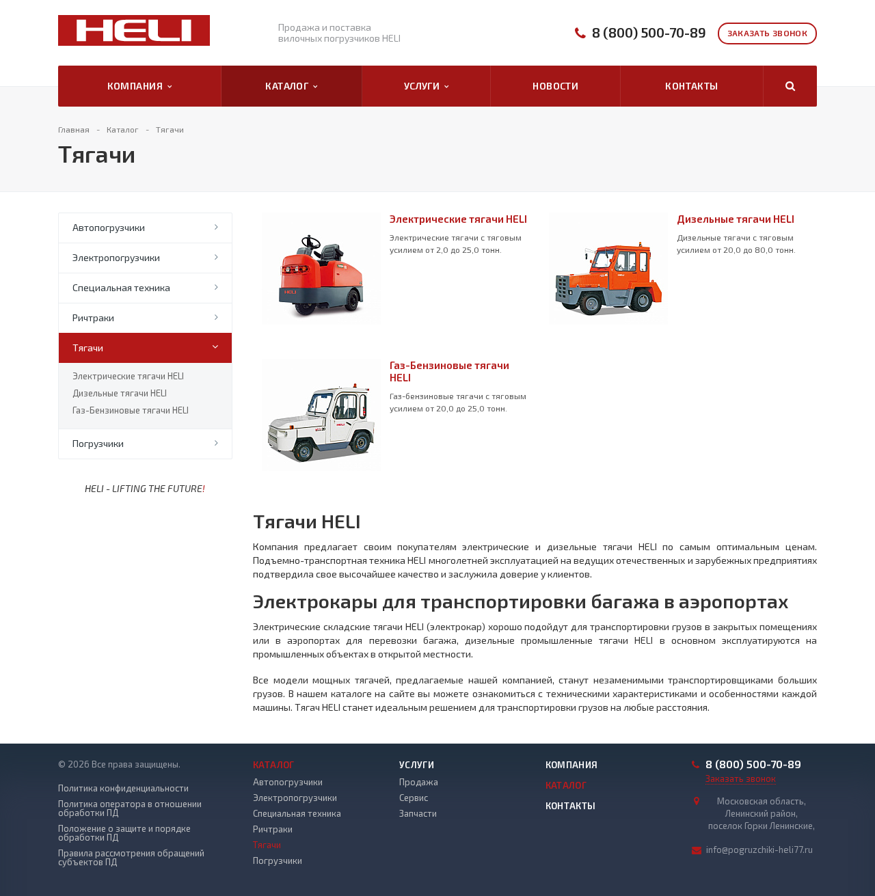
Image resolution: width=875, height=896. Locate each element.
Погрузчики (98, 443)
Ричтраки (93, 317)
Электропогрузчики (116, 257)
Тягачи (87, 347)
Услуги (424, 86)
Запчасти (418, 813)
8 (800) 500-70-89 (649, 32)
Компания (137, 86)
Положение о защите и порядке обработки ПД (124, 833)
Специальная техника (121, 287)
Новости (555, 86)
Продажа (418, 781)
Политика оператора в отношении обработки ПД (130, 808)
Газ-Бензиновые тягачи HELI (130, 410)
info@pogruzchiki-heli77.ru (759, 849)
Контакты (691, 86)
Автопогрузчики (108, 227)
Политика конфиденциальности (123, 788)
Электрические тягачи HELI (128, 375)
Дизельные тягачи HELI (119, 393)
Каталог (289, 86)
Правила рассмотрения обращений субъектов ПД (131, 858)
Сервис (413, 797)
